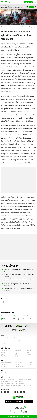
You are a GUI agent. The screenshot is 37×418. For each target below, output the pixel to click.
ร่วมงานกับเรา (10, 379)
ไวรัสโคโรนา (31, 315)
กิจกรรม (3, 379)
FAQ (11, 381)
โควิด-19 (25, 315)
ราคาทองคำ (28, 341)
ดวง (15, 352)
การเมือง (3, 340)
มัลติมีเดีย (16, 356)
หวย (27, 352)
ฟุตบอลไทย (16, 362)
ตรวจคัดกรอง (5, 315)
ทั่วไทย (23, 27)
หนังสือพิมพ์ (17, 350)
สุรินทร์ (12, 315)
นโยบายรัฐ (16, 340)
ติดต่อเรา (18, 385)
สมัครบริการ (29, 2)
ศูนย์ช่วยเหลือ (17, 381)
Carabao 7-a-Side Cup (20, 366)
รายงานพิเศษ (4, 350)
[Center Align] (35, 7)
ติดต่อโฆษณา (25, 385)
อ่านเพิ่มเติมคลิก (7, 7)
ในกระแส (27, 338)
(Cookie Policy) (19, 7)
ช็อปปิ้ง (3, 370)
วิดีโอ (15, 354)
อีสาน (28, 27)
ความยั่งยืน (4, 343)
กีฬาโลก (16, 364)
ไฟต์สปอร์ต (4, 364)
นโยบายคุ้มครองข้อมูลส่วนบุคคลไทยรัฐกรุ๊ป (11, 383)
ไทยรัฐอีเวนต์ (4, 373)
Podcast (28, 354)
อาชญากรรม (4, 341)
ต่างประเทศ (27, 340)
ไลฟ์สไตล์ (3, 356)
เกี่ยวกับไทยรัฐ (18, 379)
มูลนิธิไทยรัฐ (26, 379)
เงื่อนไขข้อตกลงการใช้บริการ (8, 385)
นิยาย (2, 354)
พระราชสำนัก (4, 338)
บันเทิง (2, 352)
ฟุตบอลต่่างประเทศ (5, 362)
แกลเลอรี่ (3, 366)
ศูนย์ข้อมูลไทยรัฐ (5, 381)
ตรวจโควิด (4, 318)
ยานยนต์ (16, 341)
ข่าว (20, 27)
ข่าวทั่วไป (20, 318)
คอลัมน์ (28, 350)
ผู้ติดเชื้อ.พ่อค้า (12, 318)
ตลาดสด (18, 315)
